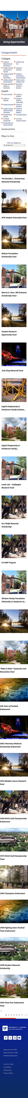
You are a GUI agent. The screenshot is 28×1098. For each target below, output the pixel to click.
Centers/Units (8, 129)
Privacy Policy (8, 1073)
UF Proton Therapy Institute (21, 119)
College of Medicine (6, 99)
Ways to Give (7, 136)
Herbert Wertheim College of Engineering (8, 86)
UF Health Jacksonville (6, 119)
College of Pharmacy (19, 105)
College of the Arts (20, 63)
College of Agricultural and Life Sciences (7, 63)
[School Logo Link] (13, 1028)
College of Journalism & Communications (20, 75)
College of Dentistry (19, 95)
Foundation (7, 1067)
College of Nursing (8, 104)
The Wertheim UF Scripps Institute (8, 124)
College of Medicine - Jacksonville (19, 100)
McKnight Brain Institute (7, 115)
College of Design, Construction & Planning (8, 69)
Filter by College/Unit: (14, 143)
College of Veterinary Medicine (19, 110)
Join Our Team (9, 1064)
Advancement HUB (10, 1050)
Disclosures (8, 1070)
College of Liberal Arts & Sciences (8, 81)
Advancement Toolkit (11, 1053)
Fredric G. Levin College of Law (20, 81)
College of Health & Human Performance (8, 75)
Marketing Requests (10, 1055)
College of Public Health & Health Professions (8, 110)
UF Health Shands (21, 114)
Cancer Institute (7, 94)
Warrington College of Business (19, 86)
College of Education (19, 69)
